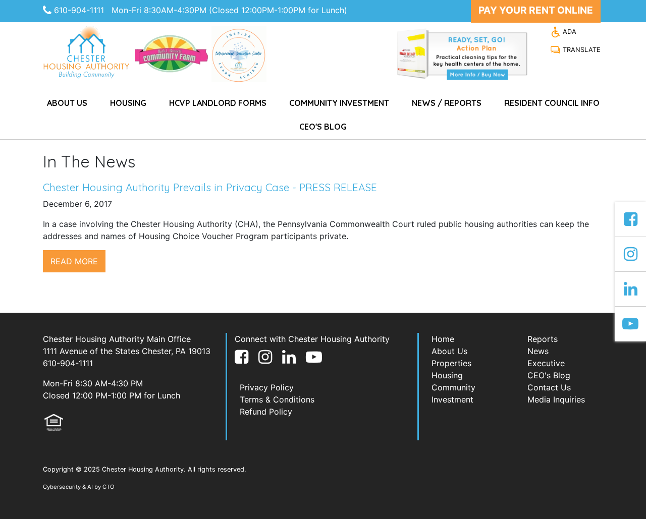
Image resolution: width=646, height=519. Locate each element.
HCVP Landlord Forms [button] (217, 103)
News (538, 351)
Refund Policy (266, 412)
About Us (449, 351)
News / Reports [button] (446, 103)
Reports (542, 339)
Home (443, 339)
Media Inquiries (556, 399)
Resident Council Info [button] (552, 103)
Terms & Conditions (277, 399)
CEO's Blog (323, 127)
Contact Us (549, 387)
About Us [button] (67, 103)
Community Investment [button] (339, 103)
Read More (74, 261)
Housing (447, 375)
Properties (451, 363)
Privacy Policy (267, 387)
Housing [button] (128, 103)
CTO (108, 486)
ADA (568, 31)
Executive (546, 363)
